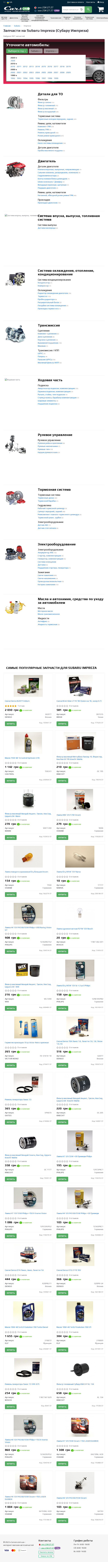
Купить (11, 724)
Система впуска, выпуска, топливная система (69, 217)
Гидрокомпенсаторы (47, 175)
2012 (25, 66)
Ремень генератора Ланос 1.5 (18, 1099)
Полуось (41, 356)
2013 (31, 66)
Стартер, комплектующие (50, 555)
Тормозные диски (46, 498)
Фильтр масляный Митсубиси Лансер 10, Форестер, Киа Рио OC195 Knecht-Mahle (80, 758)
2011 (19, 66)
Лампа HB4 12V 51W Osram (69, 815)
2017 (56, 66)
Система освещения (47, 562)
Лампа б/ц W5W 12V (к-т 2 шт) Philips (73, 985)
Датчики (42, 565)
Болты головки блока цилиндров (53, 179)
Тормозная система (54, 489)
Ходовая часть (50, 380)
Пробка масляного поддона (50, 150)
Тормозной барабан (47, 501)
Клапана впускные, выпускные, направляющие (58, 169)
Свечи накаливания (47, 578)
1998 (50, 78)
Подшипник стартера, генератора (53, 568)
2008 (62, 72)
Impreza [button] (50, 51)
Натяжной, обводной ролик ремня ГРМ (56, 195)
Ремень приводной (47, 132)
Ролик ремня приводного (49, 136)
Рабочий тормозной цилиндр (51, 508)
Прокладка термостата (48, 308)
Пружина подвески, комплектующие (54, 391)
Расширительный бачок (48, 302)
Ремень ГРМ (43, 129)
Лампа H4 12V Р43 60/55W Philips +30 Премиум (78, 1213)
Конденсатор (44, 283)
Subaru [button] (35, 51)
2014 (37, 66)
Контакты (90, 2)
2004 (37, 72)
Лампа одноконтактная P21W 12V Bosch (75, 929)
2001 (19, 72)
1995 (31, 78)
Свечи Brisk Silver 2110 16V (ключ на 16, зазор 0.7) (79, 701)
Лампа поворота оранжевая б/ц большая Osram (26, 872)
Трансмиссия (49, 325)
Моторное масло (45, 611)
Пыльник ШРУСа (45, 359)
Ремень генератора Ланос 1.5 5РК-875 (22, 1384)
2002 (25, 72)
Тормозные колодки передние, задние (56, 119)
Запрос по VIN (46, 1556)
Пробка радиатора (46, 299)
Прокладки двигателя (48, 203)
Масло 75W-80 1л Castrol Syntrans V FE (22, 758)
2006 (50, 72)
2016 (50, 66)
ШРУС (40, 353)
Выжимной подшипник (48, 343)
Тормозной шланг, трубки (49, 517)
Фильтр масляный (46, 108)
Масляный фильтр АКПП (49, 362)
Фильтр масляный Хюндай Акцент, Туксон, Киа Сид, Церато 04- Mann (28, 814)
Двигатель (47, 161)
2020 (13, 60)
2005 (43, 72)
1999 (56, 78)
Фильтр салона (44, 102)
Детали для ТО (50, 94)
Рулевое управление (55, 435)
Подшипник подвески (48, 404)
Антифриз (43, 621)
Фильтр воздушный (47, 111)
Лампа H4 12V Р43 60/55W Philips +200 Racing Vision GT (28, 928)
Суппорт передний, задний (50, 511)
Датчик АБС (43, 525)
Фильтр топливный (46, 105)
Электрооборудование (57, 544)
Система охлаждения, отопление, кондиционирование (66, 272)
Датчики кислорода (47, 228)
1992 (13, 78)
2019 (68, 66)
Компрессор (43, 286)
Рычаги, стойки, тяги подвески (52, 394)
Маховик (42, 346)
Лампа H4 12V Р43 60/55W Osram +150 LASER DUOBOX (25, 1498)
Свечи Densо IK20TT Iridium (17, 701)
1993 (19, 78)
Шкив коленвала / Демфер (50, 182)
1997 (43, 78)
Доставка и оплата (75, 2)
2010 (13, 66)
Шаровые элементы (47, 401)
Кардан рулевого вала (48, 452)
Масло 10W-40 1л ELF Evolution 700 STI (74, 1327)
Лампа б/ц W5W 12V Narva (69, 872)
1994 (25, 78)
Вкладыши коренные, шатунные (52, 185)
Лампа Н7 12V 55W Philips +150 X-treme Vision (26, 1213)
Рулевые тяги (44, 449)
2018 (62, 66)
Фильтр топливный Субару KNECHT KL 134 (75, 1384)
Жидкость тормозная (48, 624)
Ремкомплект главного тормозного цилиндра (58, 514)
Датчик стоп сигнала (47, 528)
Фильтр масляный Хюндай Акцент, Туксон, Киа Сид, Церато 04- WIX (28, 985)
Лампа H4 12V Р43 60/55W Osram (72, 1498)
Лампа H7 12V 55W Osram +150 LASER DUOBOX (77, 1441)
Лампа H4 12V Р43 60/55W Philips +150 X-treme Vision (26, 1441)
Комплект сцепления (47, 333)
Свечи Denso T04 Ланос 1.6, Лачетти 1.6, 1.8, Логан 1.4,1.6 (79, 1042)
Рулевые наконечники (48, 446)
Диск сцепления (45, 337)
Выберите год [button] (16, 51)
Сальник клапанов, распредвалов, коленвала (58, 172)
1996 (37, 78)
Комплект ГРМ (44, 126)
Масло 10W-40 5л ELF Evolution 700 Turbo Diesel (26, 1327)
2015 (43, 66)
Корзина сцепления (47, 340)
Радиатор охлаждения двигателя (53, 293)
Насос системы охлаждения (50, 143)
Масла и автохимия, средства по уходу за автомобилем (71, 600)
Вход (101, 2)
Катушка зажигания (47, 584)
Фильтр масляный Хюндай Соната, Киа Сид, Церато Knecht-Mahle (28, 1156)
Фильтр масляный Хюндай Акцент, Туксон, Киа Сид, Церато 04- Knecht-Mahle (80, 1099)
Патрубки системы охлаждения (52, 305)
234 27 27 (45, 7)
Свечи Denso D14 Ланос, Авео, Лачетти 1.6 (24, 1270)
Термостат (43, 296)
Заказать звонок (46, 1552)
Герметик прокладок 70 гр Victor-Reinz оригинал (27, 1042)
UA (10, 2)
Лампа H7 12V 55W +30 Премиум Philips (74, 1156)
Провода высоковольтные (50, 581)
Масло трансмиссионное (49, 614)
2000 (13, 72)
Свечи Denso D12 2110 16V (69, 1270)
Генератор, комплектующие (51, 559)
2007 (56, 72)
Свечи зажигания (46, 575)
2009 (68, 72)
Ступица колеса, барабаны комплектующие (57, 397)
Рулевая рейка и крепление (50, 443)
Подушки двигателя (47, 188)
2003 (31, 72)
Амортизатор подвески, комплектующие (56, 388)
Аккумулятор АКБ (46, 552)
